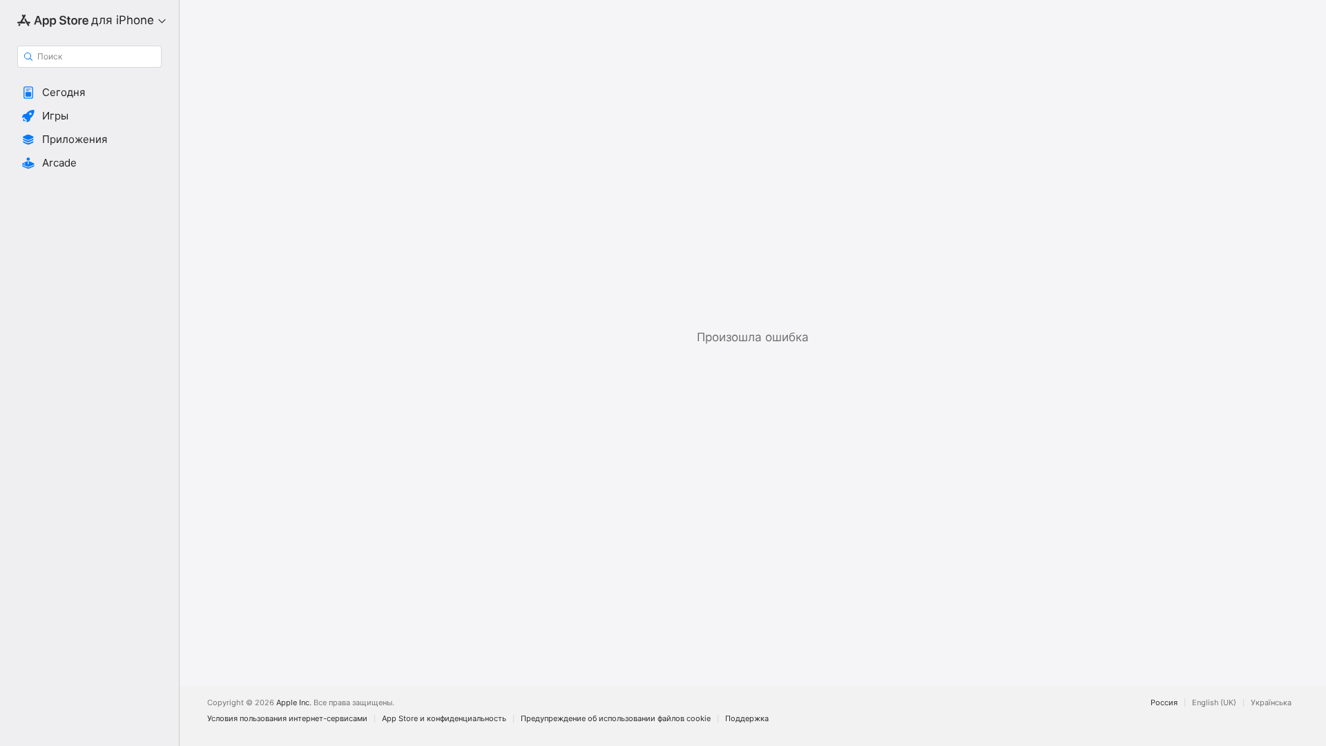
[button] (89, 92)
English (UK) (1214, 703)
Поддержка (747, 719)
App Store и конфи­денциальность (444, 719)
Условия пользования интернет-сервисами (287, 719)
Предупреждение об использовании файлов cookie (616, 719)
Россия (1164, 703)
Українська (1271, 703)
